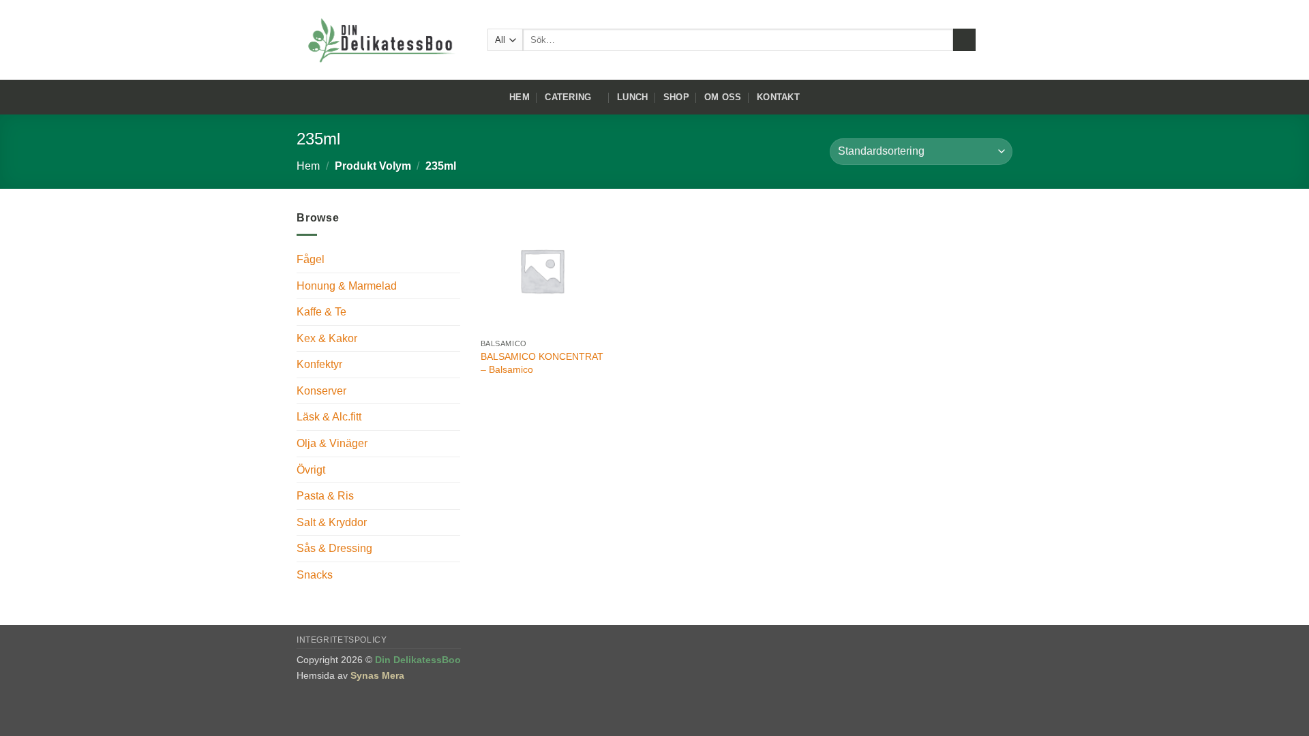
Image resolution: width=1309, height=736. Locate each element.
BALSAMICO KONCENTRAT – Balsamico (542, 363)
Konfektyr (319, 364)
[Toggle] (452, 285)
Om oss (723, 97)
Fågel (311, 259)
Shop (676, 97)
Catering (568, 97)
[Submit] (964, 40)
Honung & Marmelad (347, 286)
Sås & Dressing (334, 548)
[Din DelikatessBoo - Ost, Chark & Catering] (382, 40)
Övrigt (311, 470)
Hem (519, 97)
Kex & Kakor (327, 338)
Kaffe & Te (321, 312)
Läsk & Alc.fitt (329, 417)
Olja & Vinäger (332, 443)
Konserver (321, 391)
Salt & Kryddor (332, 522)
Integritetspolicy (342, 640)
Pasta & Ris (325, 496)
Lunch (632, 97)
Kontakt (778, 97)
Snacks (315, 575)
